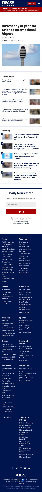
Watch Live (31, 3)
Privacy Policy (23, 222)
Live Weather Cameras (23, 243)
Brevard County (7, 252)
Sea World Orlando (8, 333)
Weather (23, 239)
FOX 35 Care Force (25, 292)
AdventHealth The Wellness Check (25, 298)
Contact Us (5, 376)
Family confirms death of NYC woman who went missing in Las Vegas (14, 100)
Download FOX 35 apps (8, 392)
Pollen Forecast (24, 263)
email (29, 468)
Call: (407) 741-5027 (26, 369)
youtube (25, 468)
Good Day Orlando (8, 349)
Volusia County (7, 270)
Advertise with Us (8, 395)
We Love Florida (25, 290)
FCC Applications (7, 412)
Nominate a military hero (9, 273)
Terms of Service (22, 224)
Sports (22, 317)
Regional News (23, 342)
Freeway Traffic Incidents (7, 298)
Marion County (7, 259)
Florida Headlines (8, 242)
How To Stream (7, 344)
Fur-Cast (22, 307)
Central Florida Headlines (7, 245)
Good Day (24, 286)
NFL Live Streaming (26, 423)
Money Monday (24, 312)
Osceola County (7, 264)
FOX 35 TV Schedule (9, 347)
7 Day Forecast (24, 254)
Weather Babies (24, 295)
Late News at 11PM (9, 354)
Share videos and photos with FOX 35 (26, 377)
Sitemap (4, 281)
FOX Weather (24, 266)
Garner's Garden (25, 304)
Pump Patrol (6, 290)
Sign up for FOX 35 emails (8, 387)
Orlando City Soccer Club (26, 329)
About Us (6, 365)
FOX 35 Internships (8, 383)
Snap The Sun (24, 273)
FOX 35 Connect (25, 380)
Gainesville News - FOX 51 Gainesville (25, 348)
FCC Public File (7, 409)
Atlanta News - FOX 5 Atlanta (26, 357)
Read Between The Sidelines (26, 322)
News (14, 38)
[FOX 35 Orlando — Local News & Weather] (8, 3)
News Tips (24, 365)
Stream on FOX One (24, 418)
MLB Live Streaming (26, 430)
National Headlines (8, 249)
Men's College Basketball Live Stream (24, 443)
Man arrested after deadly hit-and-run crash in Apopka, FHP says (26, 137)
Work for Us (6, 381)
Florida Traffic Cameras (6, 302)
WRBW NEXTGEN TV (8, 399)
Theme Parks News (8, 328)
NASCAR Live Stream (23, 433)
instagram (21, 468)
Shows (5, 341)
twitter (17, 468)
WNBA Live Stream (26, 454)
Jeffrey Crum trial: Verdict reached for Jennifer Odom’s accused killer (15, 120)
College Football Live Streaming (25, 426)
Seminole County (8, 267)
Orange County (7, 262)
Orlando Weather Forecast (25, 250)
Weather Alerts (24, 246)
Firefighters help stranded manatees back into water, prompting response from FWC (26, 146)
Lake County (6, 257)
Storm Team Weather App (23, 269)
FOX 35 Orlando (7, 38)
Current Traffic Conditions (7, 293)
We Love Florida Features (7, 324)
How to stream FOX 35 (9, 370)
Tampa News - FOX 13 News (26, 352)
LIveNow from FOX (8, 357)
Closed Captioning (8, 407)
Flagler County (7, 254)
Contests (6, 417)
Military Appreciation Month (9, 278)
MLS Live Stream (25, 457)
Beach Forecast (24, 261)
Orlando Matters (7, 352)
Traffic (5, 286)
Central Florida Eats (8, 360)
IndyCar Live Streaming (23, 438)
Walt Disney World (8, 330)
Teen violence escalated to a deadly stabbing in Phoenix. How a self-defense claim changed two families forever (14, 91)
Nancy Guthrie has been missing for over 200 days (14, 81)
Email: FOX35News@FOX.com (27, 372)
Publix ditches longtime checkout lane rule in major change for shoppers (15, 110)
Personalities (6, 378)
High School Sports (26, 332)
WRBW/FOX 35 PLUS (7, 403)
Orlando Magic (24, 325)
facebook (13, 468)
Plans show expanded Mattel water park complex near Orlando (26, 156)
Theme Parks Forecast (24, 257)
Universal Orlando (8, 336)
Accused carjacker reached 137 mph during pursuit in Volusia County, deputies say (26, 165)
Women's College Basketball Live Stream (25, 450)
